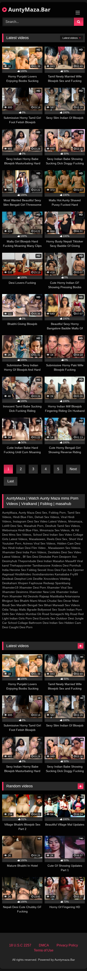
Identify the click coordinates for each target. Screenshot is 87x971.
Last (10, 481)
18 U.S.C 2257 (20, 945)
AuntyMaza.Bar (28, 9)
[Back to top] (74, 958)
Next (73, 469)
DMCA (44, 945)
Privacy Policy (67, 945)
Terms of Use (43, 950)
